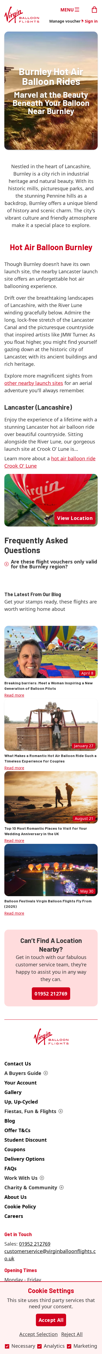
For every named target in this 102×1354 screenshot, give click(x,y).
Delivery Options (24, 1159)
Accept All (51, 1320)
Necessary (23, 1346)
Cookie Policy (20, 1206)
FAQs (10, 1168)
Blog (9, 1120)
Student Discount (25, 1139)
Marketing (85, 1346)
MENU (67, 9)
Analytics (54, 1346)
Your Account (20, 1082)
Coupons (14, 1149)
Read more (14, 695)
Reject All (72, 1334)
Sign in (91, 21)
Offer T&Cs (17, 1130)
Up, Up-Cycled (21, 1101)
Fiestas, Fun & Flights (30, 1111)
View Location (75, 518)
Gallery (12, 1092)
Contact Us (17, 1063)
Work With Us (21, 1178)
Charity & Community (30, 1187)
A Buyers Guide (22, 1073)
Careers (13, 1216)
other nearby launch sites (33, 383)
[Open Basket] (94, 9)
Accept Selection (38, 1334)
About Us (15, 1197)
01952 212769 (51, 993)
